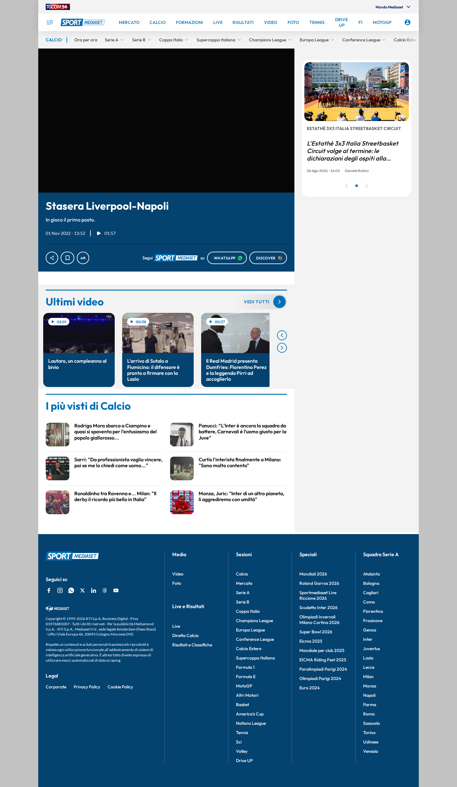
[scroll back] (282, 335)
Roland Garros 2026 (319, 583)
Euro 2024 (309, 688)
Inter (367, 639)
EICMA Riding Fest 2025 (322, 660)
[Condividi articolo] (52, 258)
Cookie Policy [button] (120, 687)
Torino (369, 732)
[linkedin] (93, 590)
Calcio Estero (248, 648)
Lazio (368, 658)
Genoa (369, 630)
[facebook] (49, 590)
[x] (82, 590)
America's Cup (250, 714)
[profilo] (407, 22)
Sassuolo (371, 723)
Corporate (56, 687)
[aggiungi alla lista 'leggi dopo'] (67, 258)
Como (369, 602)
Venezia (370, 751)
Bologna (371, 583)
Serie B (242, 602)
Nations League (251, 723)
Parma (369, 704)
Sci (239, 742)
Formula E (246, 676)
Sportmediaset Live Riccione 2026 (317, 595)
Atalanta (371, 574)
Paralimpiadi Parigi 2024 (323, 669)
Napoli (369, 695)
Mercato (244, 583)
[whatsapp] (71, 590)
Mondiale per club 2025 (321, 650)
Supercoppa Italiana (255, 658)
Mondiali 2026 (313, 574)
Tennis (242, 732)
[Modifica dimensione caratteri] (83, 258)
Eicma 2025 (310, 641)
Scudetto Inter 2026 (318, 607)
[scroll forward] (282, 348)
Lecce (368, 667)
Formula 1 (245, 667)
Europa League (250, 630)
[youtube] (116, 590)
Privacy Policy (87, 687)
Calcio (242, 574)
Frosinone (372, 620)
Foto (176, 583)
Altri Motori (247, 695)
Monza (369, 686)
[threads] (105, 590)
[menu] (49, 22)
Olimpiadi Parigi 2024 (320, 678)
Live (176, 626)
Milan (368, 676)
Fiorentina (373, 611)
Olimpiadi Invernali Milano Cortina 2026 (319, 619)
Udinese (370, 742)
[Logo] (83, 22)
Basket (242, 704)
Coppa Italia (248, 611)
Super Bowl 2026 (315, 632)
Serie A (243, 592)
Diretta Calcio (185, 635)
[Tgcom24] (58, 7)
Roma (369, 714)
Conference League (255, 639)
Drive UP (244, 760)
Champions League (254, 620)
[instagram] (60, 590)
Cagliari (370, 592)
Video (177, 574)
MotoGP (244, 686)
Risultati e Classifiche (192, 645)
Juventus (371, 648)
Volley (241, 751)
